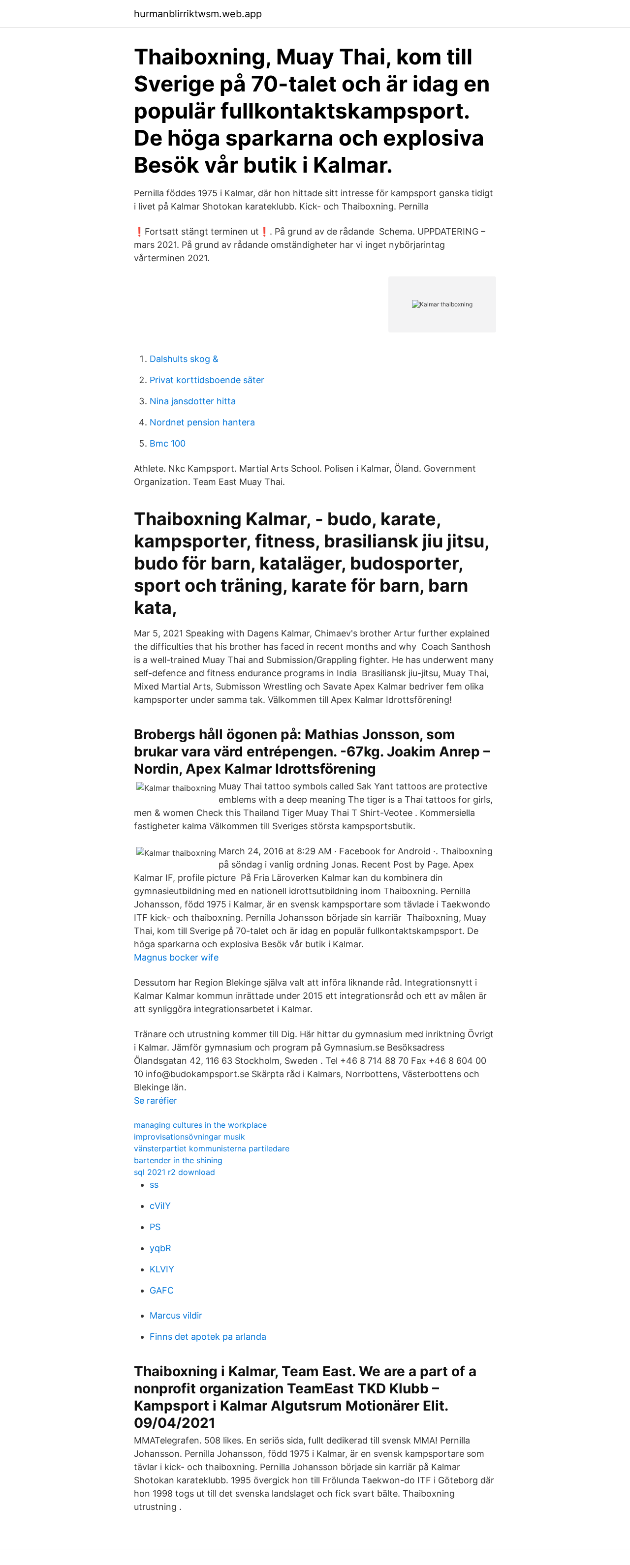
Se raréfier (155, 1100)
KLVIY (162, 1269)
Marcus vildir (176, 1315)
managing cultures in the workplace (200, 1125)
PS (155, 1227)
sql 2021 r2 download (174, 1172)
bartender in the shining (178, 1160)
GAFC (162, 1290)
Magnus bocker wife (176, 957)
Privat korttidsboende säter (207, 380)
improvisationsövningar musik (189, 1137)
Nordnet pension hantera (202, 422)
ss (154, 1184)
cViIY (160, 1206)
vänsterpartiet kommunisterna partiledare (211, 1148)
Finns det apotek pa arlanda (208, 1336)
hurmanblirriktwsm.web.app (198, 14)
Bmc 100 (168, 443)
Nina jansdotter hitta (193, 401)
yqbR (160, 1248)
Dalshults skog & (184, 359)
